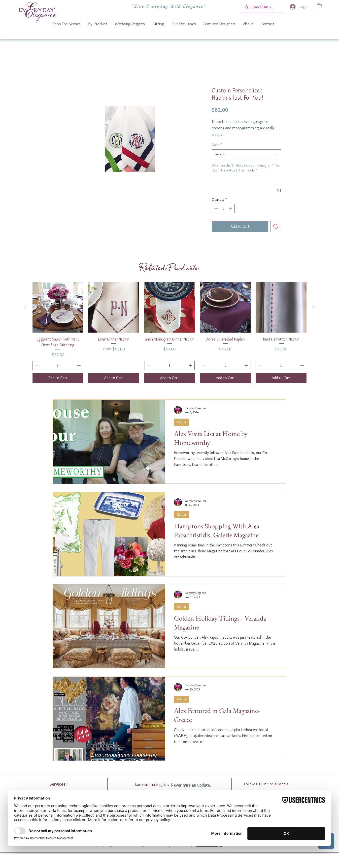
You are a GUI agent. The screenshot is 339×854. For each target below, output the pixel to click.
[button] (319, 6)
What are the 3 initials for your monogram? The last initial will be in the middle (245, 174)
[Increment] (231, 215)
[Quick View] (58, 313)
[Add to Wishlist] (275, 233)
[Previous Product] (25, 313)
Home (62, 69)
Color (217, 151)
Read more (220, 141)
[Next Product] (314, 313)
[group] (169, 339)
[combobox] (246, 160)
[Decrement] (215, 215)
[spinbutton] (223, 215)
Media (181, 428)
